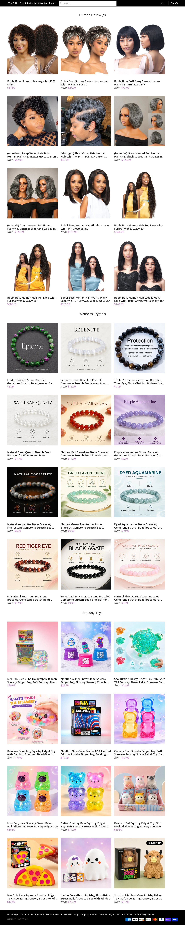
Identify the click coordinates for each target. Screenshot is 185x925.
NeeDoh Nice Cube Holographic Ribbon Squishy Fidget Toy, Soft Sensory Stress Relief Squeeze (32, 680)
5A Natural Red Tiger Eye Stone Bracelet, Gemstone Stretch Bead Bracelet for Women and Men (28, 598)
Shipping (84, 914)
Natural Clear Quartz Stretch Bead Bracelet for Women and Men (29, 454)
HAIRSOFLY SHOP (21, 919)
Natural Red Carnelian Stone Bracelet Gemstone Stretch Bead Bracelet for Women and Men (84, 454)
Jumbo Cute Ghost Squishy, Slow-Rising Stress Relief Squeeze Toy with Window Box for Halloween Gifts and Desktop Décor (86, 897)
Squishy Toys (92, 612)
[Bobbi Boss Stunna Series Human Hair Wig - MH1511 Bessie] (86, 49)
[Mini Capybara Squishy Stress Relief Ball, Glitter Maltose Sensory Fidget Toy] (32, 791)
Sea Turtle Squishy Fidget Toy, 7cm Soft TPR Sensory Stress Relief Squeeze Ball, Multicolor (139, 680)
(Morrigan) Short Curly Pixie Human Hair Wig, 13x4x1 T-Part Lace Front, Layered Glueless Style (83, 155)
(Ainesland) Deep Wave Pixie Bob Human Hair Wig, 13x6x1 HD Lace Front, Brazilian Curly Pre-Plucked (32, 155)
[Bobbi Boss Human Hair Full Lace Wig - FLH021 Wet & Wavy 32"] (139, 193)
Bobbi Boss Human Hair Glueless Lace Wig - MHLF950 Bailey (85, 227)
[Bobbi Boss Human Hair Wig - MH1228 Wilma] (32, 49)
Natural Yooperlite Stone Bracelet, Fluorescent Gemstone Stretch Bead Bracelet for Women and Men (30, 526)
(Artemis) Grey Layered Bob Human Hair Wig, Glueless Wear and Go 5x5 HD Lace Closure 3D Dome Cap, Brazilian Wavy (32, 227)
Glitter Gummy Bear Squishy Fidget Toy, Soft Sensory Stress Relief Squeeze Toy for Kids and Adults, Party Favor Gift (86, 825)
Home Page (12, 914)
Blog (76, 914)
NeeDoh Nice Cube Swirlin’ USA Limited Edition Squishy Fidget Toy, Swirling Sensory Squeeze (86, 752)
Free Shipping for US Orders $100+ (37, 3)
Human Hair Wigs (92, 15)
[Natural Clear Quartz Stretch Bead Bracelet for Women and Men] (32, 420)
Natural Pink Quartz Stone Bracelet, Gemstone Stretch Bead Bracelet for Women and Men (137, 598)
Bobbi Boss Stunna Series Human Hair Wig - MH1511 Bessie (85, 83)
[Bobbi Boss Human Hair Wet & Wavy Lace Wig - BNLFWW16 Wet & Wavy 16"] (139, 265)
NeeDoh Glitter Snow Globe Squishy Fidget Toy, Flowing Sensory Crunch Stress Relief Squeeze (83, 680)
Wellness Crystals (92, 314)
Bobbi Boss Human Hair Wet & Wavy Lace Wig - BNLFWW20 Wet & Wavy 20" (85, 299)
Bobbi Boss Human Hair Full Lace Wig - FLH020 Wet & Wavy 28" (31, 299)
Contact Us (127, 914)
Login (162, 3)
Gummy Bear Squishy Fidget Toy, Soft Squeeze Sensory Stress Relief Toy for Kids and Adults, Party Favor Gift (138, 752)
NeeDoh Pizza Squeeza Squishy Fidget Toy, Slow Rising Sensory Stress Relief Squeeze (31, 897)
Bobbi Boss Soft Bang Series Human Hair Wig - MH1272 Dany (137, 83)
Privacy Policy (37, 914)
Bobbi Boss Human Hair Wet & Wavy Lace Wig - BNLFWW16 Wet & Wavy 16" (139, 299)
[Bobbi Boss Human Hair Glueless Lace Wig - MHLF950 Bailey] (86, 193)
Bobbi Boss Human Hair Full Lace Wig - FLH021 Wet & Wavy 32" (138, 227)
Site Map (68, 914)
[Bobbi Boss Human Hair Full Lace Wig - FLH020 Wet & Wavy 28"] (32, 265)
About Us (24, 914)
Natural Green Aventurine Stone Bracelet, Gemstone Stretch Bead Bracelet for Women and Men (82, 526)
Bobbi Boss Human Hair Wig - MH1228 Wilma (31, 83)
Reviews (103, 914)
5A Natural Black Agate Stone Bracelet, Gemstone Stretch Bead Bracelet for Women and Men (86, 598)
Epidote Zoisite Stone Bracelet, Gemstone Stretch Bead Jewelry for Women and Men (29, 381)
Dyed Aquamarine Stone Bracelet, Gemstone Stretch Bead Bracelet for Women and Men (137, 526)
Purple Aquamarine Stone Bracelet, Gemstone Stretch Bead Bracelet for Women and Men (137, 454)
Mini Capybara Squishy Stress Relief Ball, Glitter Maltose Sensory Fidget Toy (32, 825)
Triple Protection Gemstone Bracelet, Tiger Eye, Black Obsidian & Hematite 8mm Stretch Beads (138, 381)
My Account (114, 914)
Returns (93, 914)
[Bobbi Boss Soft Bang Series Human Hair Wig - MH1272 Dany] (139, 49)
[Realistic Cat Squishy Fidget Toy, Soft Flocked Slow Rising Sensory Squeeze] (139, 791)
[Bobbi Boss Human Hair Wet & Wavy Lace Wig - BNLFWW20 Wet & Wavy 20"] (86, 265)
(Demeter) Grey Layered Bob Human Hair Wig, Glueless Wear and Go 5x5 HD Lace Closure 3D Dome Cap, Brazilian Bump (139, 155)
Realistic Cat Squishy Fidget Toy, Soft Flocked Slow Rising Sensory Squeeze (138, 825)
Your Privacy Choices (144, 914)
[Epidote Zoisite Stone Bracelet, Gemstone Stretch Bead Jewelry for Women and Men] (32, 348)
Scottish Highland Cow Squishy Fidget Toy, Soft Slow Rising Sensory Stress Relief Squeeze (138, 897)
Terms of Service (54, 914)
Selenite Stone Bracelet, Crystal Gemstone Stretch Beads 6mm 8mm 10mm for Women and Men (84, 381)
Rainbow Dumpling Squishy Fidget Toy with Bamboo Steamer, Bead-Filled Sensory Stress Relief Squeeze (31, 752)
